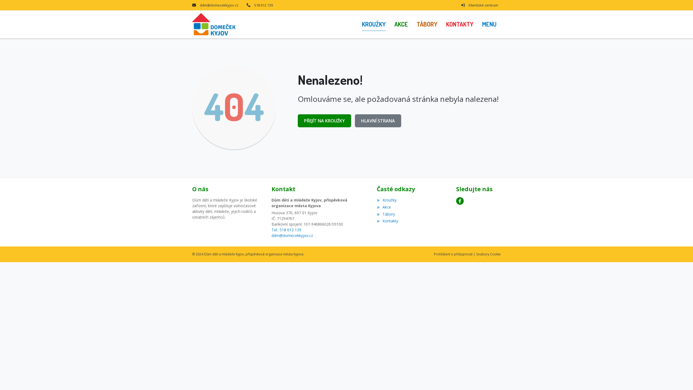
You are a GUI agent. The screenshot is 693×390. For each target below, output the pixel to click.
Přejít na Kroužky (324, 121)
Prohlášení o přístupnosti (453, 254)
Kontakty (390, 220)
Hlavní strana (378, 121)
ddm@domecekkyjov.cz (219, 5)
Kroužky (389, 200)
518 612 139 (263, 5)
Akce (387, 207)
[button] (489, 24)
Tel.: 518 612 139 (286, 229)
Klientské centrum (483, 5)
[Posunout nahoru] (681, 378)
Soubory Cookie (488, 254)
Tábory (389, 214)
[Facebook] (460, 201)
